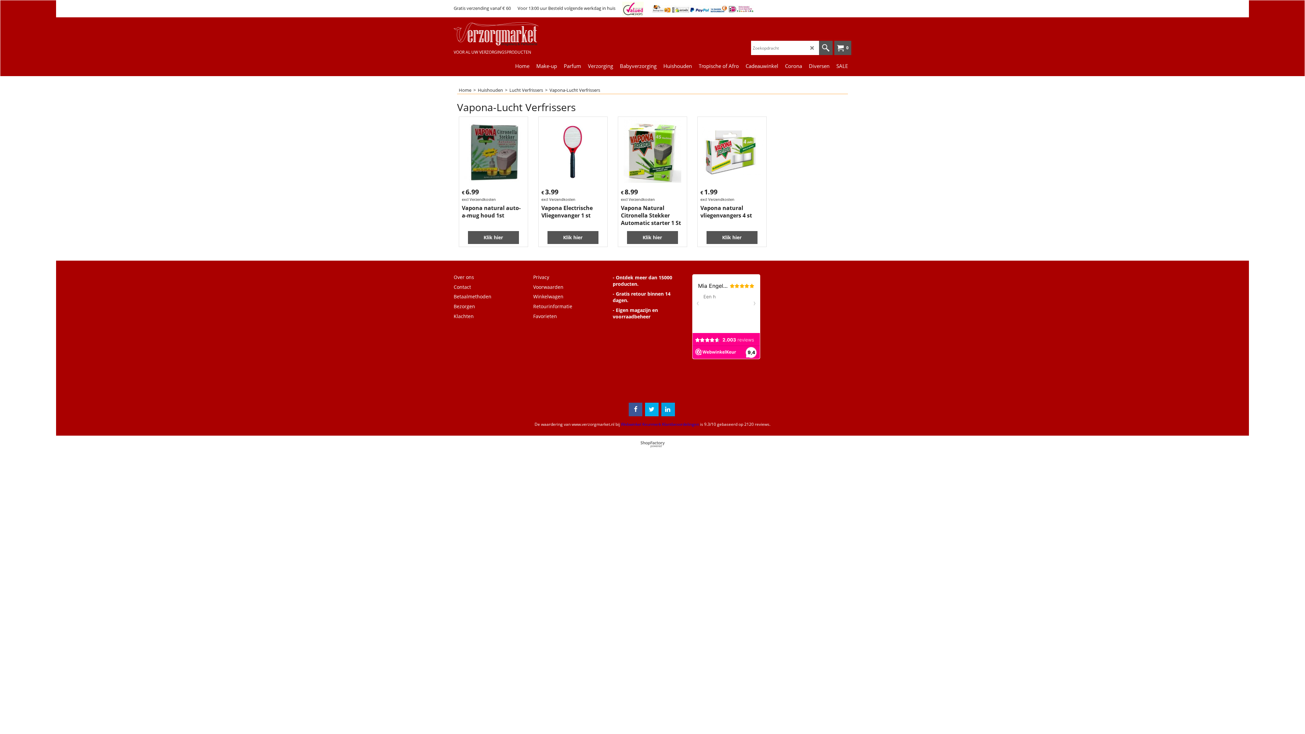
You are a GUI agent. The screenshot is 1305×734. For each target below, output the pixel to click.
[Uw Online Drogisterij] (505, 34)
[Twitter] (652, 409)
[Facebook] (635, 409)
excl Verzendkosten (479, 199)
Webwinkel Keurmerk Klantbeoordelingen (660, 424)
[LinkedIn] (668, 409)
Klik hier (493, 237)
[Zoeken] (826, 48)
